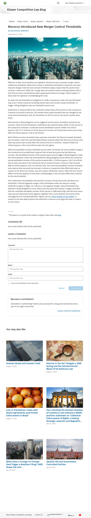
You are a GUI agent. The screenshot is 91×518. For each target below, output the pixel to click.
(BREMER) (25, 31)
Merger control (23, 21)
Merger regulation (37, 21)
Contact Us (39, 515)
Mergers (12, 21)
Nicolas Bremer (14, 31)
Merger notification (53, 21)
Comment (11, 245)
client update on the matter (62, 197)
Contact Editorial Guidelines (68, 311)
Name (10, 265)
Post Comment (76, 288)
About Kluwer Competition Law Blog (18, 515)
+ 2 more (65, 21)
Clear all (61, 288)
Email (10, 274)
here (59, 215)
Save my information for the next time (24, 283)
